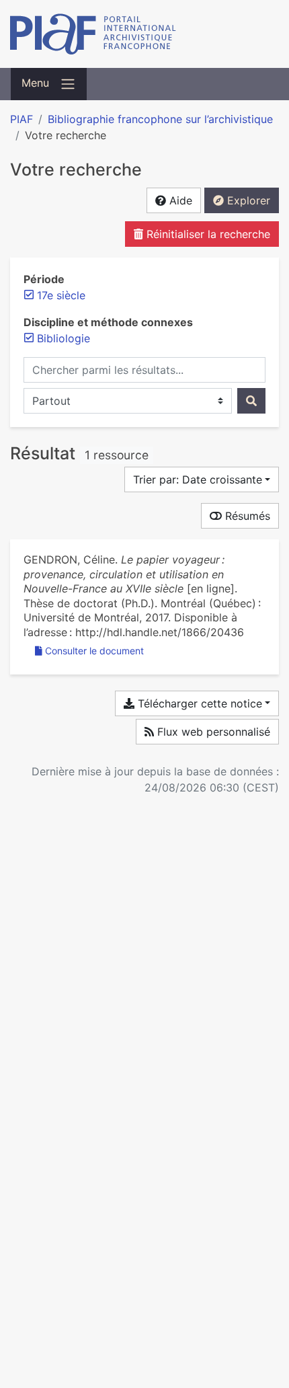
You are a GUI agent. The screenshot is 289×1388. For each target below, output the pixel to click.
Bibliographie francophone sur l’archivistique (160, 119)
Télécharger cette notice (198, 703)
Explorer (247, 200)
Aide (179, 200)
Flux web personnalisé (212, 731)
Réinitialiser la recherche (206, 234)
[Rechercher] (251, 401)
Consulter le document (94, 650)
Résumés (246, 516)
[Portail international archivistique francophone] (144, 33)
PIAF (21, 119)
